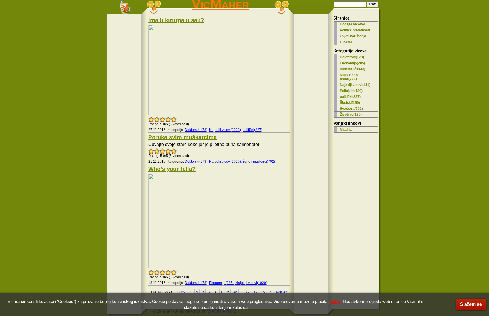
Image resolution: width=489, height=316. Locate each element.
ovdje (335, 301)
